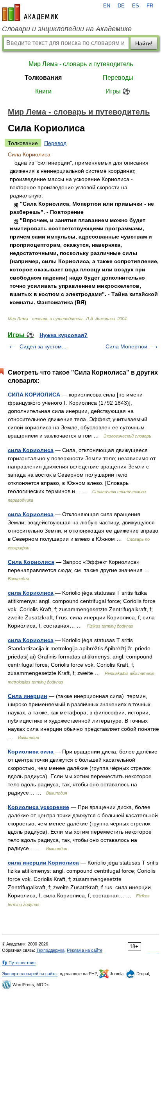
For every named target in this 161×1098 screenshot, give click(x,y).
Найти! (143, 43)
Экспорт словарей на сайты (29, 973)
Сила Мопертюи (126, 346)
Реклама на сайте (84, 950)
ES (135, 6)
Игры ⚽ (118, 91)
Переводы (118, 77)
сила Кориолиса (31, 450)
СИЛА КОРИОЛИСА (34, 394)
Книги (43, 91)
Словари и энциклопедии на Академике (67, 29)
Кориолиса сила (31, 751)
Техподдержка (50, 950)
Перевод (55, 143)
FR (150, 6)
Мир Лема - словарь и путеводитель (81, 64)
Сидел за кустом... (43, 346)
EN (106, 6)
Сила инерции (27, 696)
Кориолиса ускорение (38, 807)
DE (121, 6)
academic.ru (30, 12)
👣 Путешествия (19, 962)
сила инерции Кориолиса (43, 862)
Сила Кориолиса (31, 562)
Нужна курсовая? (63, 335)
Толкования (43, 77)
